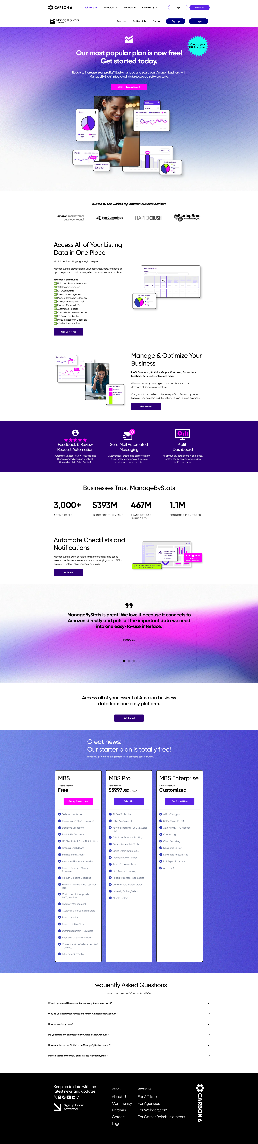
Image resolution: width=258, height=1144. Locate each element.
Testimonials (139, 21)
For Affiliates (148, 1096)
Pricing (156, 21)
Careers (118, 1117)
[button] (124, 661)
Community (122, 1103)
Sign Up (176, 21)
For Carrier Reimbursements (162, 1117)
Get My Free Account (129, 86)
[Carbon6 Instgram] (59, 1097)
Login (199, 21)
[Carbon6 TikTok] (77, 1097)
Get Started (146, 406)
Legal (116, 1123)
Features (121, 21)
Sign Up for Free (68, 332)
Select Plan (129, 801)
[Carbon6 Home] (200, 1103)
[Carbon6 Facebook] (64, 1097)
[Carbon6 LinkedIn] (73, 1097)
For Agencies (149, 1103)
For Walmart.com (152, 1110)
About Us (120, 1096)
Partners (119, 1110)
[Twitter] (55, 1097)
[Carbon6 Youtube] (69, 1097)
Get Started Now (180, 801)
